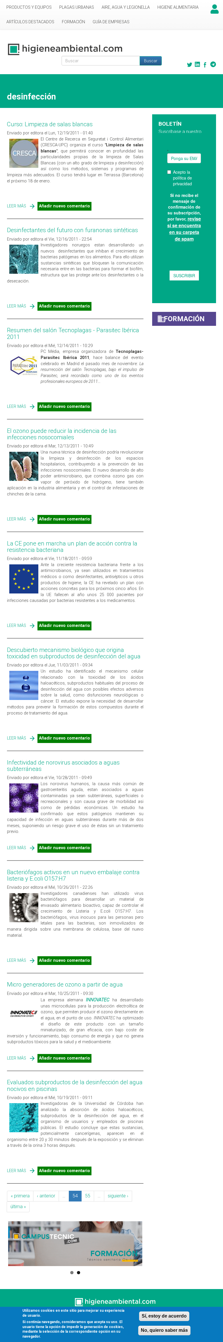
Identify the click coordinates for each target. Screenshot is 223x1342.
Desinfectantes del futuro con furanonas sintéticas (72, 230)
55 (87, 1196)
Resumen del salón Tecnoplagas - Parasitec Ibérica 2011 (73, 333)
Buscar (150, 60)
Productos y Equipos (29, 7)
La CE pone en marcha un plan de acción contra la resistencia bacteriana (72, 546)
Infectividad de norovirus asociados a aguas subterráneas (63, 765)
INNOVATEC (97, 999)
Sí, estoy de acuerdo (164, 1315)
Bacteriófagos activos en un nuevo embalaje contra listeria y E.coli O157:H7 (73, 875)
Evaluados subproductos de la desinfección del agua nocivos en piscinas (75, 1085)
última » (18, 1206)
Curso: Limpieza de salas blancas (50, 124)
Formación (73, 21)
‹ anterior (46, 1196)
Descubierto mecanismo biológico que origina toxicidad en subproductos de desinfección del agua (74, 653)
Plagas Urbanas (76, 7)
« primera (20, 1196)
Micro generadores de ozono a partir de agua (65, 984)
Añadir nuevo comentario (64, 206)
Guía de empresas (111, 21)
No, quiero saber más (164, 1330)
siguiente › (118, 1196)
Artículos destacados (30, 21)
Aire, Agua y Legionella (126, 7)
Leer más (16, 206)
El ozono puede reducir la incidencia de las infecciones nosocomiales (61, 434)
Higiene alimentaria (178, 7)
